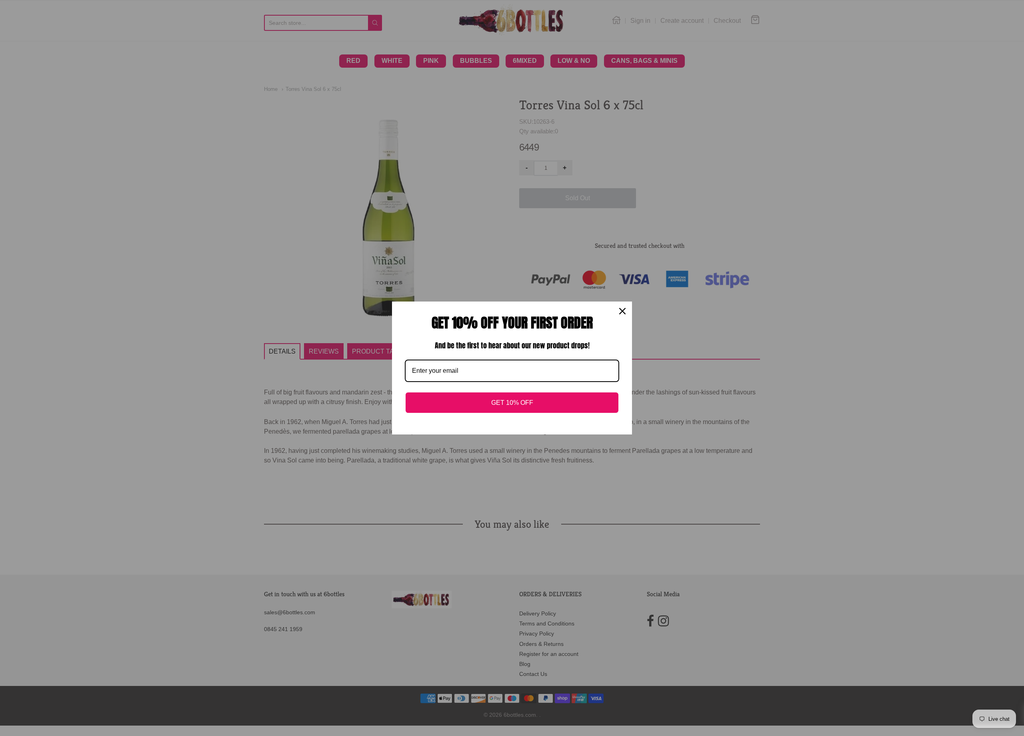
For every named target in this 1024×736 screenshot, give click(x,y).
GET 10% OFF (512, 402)
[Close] (622, 311)
